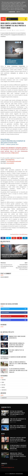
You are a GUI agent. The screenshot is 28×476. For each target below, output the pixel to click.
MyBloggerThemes (19, 473)
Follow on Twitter (5, 308)
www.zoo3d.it (10, 163)
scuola (3, 387)
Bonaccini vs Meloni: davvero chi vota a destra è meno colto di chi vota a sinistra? (18, 439)
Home (3, 19)
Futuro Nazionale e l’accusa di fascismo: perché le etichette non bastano (18, 446)
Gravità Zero (15, 234)
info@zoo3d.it (15, 153)
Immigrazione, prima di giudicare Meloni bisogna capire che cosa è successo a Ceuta (18, 455)
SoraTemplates (12, 473)
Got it (18, 11)
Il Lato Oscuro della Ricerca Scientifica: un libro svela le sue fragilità (18, 370)
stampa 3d (22, 30)
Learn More (12, 11)
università (4, 390)
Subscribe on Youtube (6, 316)
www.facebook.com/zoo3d (14, 161)
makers (17, 30)
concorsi (4, 379)
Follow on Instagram (6, 319)
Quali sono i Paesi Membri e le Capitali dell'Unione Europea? (18, 426)
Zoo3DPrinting (23, 234)
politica (3, 384)
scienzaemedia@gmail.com (7, 467)
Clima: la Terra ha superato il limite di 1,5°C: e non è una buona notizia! (18, 363)
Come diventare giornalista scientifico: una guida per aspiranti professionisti (16, 344)
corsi (3, 382)
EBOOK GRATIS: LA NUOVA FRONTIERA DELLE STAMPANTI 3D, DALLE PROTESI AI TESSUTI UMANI (14, 255)
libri (14, 30)
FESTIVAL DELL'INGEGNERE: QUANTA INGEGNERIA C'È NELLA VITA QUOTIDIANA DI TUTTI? (17, 412)
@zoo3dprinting (10, 159)
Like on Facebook (5, 312)
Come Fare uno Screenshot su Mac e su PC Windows (18, 419)
